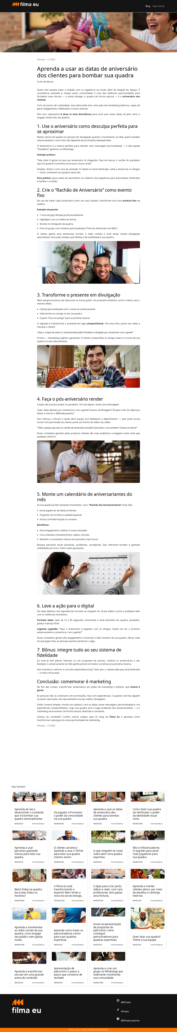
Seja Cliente (159, 6)
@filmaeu (125, 1002)
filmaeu (124, 1011)
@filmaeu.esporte (130, 1020)
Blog (148, 6)
